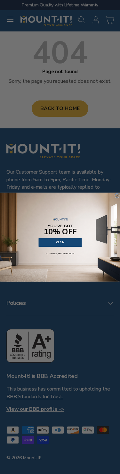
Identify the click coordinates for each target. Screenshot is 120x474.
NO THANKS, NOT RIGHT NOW (60, 253)
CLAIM (60, 242)
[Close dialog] (117, 196)
